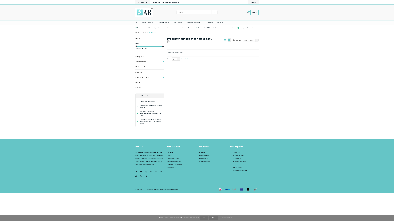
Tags (144, 32)
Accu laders (177, 23)
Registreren (202, 152)
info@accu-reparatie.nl (239, 161)
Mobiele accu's (164, 23)
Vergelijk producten (204, 161)
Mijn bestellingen (204, 155)
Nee (213, 218)
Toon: (169, 59)
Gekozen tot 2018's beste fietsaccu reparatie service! (215, 28)
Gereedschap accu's (193, 23)
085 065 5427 (144, 2)
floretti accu (152, 32)
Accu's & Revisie (147, 23)
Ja (204, 218)
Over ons (210, 23)
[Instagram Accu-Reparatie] (146, 171)
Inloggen (253, 2)
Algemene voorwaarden (174, 161)
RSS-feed (174, 189)
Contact (220, 23)
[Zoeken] (214, 12)
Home (136, 22)
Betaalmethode (171, 168)
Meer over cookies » (227, 218)
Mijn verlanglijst (203, 158)
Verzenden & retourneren (174, 164)
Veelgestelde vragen (173, 158)
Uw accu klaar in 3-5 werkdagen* (148, 28)
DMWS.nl (168, 189)
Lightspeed (156, 189)
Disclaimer (170, 152)
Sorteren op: (237, 40)
